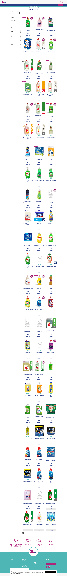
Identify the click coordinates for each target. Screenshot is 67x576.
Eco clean (16, 44)
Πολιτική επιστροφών (25, 560)
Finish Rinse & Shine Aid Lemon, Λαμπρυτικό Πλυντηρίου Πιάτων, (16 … (28, 202)
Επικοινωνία (24, 559)
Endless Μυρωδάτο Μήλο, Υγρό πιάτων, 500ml (51, 116)
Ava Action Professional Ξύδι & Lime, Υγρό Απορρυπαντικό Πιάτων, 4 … (28, 374)
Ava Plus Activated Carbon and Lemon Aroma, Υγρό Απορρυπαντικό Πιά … (51, 503)
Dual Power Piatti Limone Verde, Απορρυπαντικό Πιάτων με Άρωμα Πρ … (39, 417)
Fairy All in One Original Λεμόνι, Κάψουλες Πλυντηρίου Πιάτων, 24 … (51, 417)
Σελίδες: (20, 11)
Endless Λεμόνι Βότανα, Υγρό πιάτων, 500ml (39, 288)
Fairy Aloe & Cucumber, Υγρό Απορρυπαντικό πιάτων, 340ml (39, 374)
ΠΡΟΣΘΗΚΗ (28, 35)
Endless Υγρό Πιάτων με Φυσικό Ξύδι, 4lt (51, 159)
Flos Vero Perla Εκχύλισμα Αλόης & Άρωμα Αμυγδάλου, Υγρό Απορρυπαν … (39, 30)
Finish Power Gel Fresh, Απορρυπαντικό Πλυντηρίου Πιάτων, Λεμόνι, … (28, 460)
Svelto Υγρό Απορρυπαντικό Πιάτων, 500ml (28, 417)
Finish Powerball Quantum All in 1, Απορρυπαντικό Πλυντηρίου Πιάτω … (51, 460)
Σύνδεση (12, 559)
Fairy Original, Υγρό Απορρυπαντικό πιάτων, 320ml (27, 30)
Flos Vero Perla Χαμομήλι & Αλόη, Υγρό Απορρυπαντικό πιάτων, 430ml (28, 288)
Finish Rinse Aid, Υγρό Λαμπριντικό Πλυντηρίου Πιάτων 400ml (27, 159)
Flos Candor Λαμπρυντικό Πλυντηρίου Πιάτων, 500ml (51, 223)
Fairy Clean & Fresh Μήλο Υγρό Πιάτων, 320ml (51, 51)
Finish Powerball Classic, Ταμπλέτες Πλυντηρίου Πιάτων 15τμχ (27, 245)
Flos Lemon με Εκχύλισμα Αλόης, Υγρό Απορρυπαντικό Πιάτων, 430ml (39, 245)
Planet (16, 45)
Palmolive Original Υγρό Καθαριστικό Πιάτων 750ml (39, 180)
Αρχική (29, 7)
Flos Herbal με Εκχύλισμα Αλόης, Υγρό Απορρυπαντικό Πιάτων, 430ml (51, 245)
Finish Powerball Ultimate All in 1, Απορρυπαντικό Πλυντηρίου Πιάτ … (39, 438)
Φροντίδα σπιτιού (32, 7)
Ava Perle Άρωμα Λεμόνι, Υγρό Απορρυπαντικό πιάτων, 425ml (39, 524)
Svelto (16, 41)
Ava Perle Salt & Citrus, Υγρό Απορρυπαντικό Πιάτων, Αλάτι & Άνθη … (39, 95)
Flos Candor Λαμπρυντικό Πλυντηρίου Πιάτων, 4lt (27, 395)
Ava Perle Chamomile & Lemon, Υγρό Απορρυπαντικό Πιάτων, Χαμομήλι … (39, 137)
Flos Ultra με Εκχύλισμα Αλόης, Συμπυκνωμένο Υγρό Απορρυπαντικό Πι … (28, 181)
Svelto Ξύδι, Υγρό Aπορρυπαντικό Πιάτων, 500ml (39, 395)
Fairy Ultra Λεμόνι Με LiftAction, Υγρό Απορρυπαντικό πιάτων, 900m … (28, 309)
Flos (16, 27)
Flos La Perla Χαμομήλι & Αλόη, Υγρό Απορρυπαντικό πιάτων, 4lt (27, 331)
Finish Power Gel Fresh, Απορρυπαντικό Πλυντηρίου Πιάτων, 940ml (39, 482)
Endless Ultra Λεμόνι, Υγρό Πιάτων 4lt (27, 94)
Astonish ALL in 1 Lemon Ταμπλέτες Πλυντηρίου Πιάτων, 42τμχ (39, 331)
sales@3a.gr (36, 564)
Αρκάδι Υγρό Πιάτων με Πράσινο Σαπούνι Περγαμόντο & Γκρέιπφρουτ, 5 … (51, 73)
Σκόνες (12, 21)
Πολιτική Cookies (24, 566)
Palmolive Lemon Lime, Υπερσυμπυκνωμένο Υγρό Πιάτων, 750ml (39, 202)
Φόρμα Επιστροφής (24, 561)
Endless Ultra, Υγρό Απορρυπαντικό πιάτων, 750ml (39, 266)
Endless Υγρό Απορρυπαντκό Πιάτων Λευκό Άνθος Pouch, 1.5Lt (28, 51)
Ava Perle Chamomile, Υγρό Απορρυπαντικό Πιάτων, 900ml (39, 51)
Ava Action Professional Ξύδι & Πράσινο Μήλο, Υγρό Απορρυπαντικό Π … (51, 331)
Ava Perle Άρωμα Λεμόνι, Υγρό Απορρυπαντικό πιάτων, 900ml (39, 352)
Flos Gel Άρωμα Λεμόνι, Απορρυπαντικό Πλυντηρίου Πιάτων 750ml (51, 396)
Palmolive (16, 35)
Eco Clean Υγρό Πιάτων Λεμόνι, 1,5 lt (27, 438)
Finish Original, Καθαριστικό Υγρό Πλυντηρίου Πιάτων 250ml (39, 223)
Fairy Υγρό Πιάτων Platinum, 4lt (51, 309)
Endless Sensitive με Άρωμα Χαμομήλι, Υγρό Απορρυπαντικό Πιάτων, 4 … (27, 224)
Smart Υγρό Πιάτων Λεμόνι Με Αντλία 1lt (51, 374)
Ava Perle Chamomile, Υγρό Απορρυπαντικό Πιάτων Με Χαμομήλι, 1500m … (51, 95)
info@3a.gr (35, 563)
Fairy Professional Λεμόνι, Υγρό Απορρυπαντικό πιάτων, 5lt (27, 352)
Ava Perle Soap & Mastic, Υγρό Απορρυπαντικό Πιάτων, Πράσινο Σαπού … (27, 73)
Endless (16, 28)
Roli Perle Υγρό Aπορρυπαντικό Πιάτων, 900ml (27, 116)
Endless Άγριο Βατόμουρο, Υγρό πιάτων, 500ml (51, 352)
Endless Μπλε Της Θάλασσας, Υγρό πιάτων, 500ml (39, 309)
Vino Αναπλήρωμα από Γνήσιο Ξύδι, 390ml (51, 288)
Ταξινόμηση (12, 11)
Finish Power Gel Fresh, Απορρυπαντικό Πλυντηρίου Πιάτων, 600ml (39, 460)
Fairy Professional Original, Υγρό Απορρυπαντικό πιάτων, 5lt (51, 30)
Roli (16, 32)
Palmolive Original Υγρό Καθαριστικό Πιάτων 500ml (51, 180)
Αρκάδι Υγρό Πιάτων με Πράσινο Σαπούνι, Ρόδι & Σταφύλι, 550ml (51, 137)
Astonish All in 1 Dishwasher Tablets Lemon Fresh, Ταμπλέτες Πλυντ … (51, 524)
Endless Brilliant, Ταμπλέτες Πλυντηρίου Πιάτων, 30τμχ (39, 159)
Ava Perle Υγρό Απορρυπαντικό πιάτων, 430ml (51, 202)
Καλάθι (12, 560)
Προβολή (18, 11)
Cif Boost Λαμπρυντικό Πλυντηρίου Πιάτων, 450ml (51, 266)
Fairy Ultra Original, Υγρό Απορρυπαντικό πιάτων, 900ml (39, 73)
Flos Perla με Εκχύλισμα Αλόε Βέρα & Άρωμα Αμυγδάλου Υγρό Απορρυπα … (28, 503)
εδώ (20, 573)
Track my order (13, 561)
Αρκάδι (16, 31)
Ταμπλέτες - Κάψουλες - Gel (14, 20)
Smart (16, 40)
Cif (16, 36)
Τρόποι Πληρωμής (24, 565)
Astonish (16, 39)
